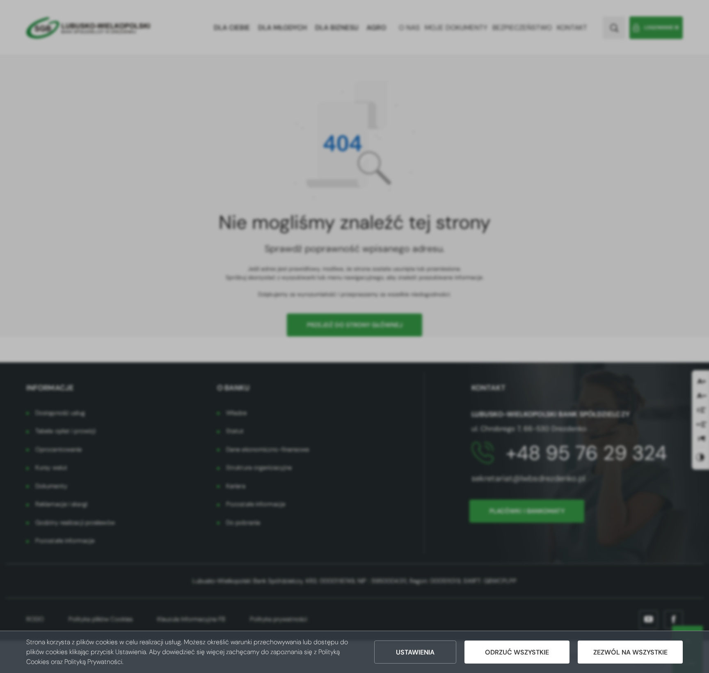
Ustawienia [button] (415, 652)
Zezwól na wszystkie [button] (630, 652)
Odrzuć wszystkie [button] (517, 652)
